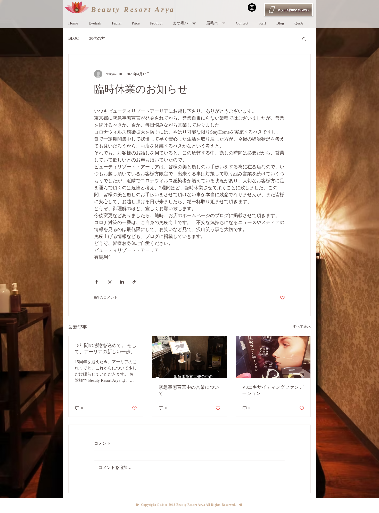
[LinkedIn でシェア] (121, 281)
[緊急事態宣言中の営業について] (189, 357)
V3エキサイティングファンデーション (272, 390)
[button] (304, 39)
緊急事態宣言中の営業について (189, 390)
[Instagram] (252, 7)
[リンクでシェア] (134, 281)
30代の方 (97, 38)
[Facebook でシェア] (96, 281)
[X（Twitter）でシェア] (109, 281)
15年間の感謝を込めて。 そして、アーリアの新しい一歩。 (105, 348)
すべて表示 (302, 326)
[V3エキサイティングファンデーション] (273, 357)
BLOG (73, 38)
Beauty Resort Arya (133, 9)
